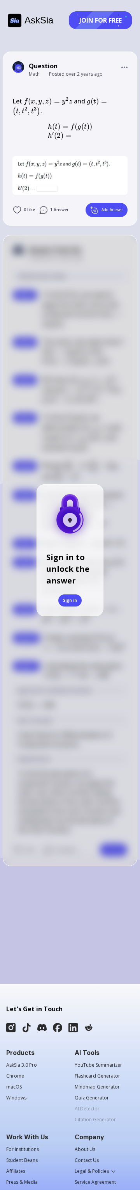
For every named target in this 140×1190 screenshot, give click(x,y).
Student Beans (22, 1160)
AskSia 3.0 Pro (21, 1065)
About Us (85, 1149)
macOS (14, 1087)
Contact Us (87, 1160)
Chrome (15, 1076)
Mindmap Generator (97, 1087)
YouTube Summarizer (98, 1065)
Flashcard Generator (97, 1076)
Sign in (70, 600)
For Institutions (22, 1149)
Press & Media (22, 1182)
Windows (16, 1098)
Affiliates (15, 1171)
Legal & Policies (92, 1171)
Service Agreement (95, 1182)
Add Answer (112, 209)
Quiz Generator (92, 1098)
